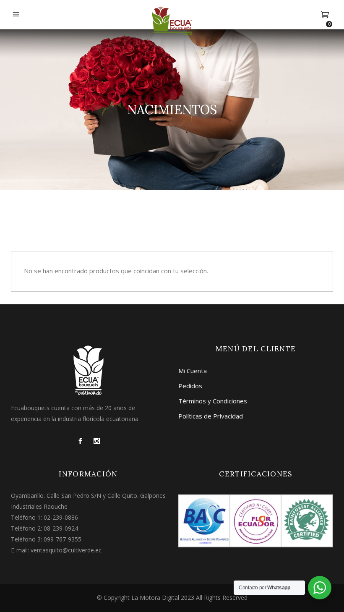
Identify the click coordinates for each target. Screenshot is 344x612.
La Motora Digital (155, 598)
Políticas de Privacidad (210, 416)
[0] (325, 14)
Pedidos (190, 386)
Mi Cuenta (192, 370)
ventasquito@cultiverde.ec (66, 550)
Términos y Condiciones (212, 401)
